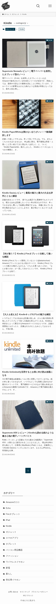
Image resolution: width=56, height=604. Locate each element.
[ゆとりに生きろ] (5, 6)
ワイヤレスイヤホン (15, 562)
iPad (8, 520)
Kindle (9, 526)
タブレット (11, 544)
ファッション (12, 556)
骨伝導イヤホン (13, 580)
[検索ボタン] (38, 6)
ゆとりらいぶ (28, 595)
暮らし (9, 574)
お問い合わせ (13, 592)
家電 (8, 568)
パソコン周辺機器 (14, 550)
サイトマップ (25, 592)
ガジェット (10, 29)
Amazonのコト (13, 502)
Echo (8, 508)
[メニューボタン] (50, 6)
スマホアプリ (12, 538)
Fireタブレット (13, 514)
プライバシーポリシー (39, 592)
